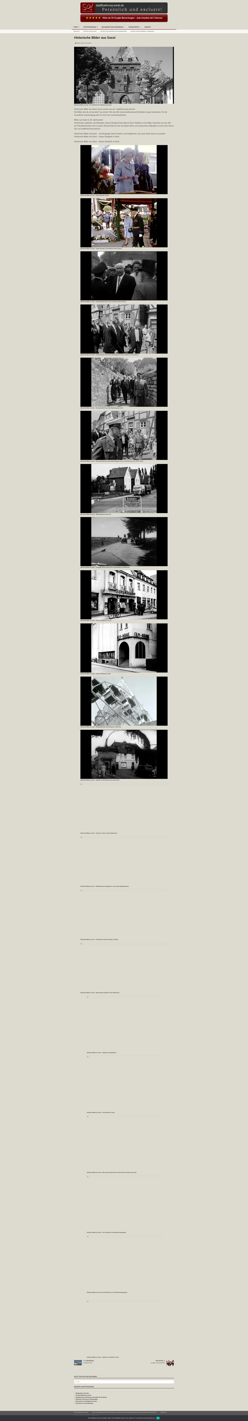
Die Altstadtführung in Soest (83, 1395)
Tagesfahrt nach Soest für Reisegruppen (87, 1399)
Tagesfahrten (133, 27)
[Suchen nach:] (124, 1381)
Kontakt (147, 27)
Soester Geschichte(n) (89, 31)
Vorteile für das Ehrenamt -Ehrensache (142, 31)
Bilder (78, 43)
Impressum (163, 1412)
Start (76, 27)
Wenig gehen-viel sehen (82, 1393)
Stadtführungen (89, 27)
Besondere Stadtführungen (112, 27)
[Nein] (246, 1418)
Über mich (77, 31)
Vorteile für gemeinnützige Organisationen (113, 31)
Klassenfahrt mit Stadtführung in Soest (86, 1401)
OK (158, 1418)
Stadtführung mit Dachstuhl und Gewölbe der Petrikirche (91, 1397)
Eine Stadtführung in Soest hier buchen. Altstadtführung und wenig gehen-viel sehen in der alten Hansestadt (124, 1412)
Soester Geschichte (86, 43)
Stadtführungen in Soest (81, 1412)
